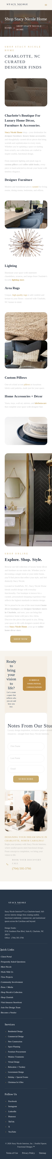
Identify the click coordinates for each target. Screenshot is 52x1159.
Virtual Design (13, 1062)
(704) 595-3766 (21, 868)
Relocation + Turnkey (16, 1067)
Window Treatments (16, 1057)
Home (8, 28)
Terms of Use (12, 1153)
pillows (27, 384)
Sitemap (42, 1153)
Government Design (16, 1072)
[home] (17, 5)
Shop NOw (21, 639)
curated (35, 187)
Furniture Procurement (17, 1052)
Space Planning (14, 1047)
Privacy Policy (28, 1153)
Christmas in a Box (15, 1082)
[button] (46, 5)
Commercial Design (16, 1037)
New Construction (15, 1042)
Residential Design (15, 1031)
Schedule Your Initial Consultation (34, 683)
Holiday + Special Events (18, 1077)
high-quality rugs (19, 295)
